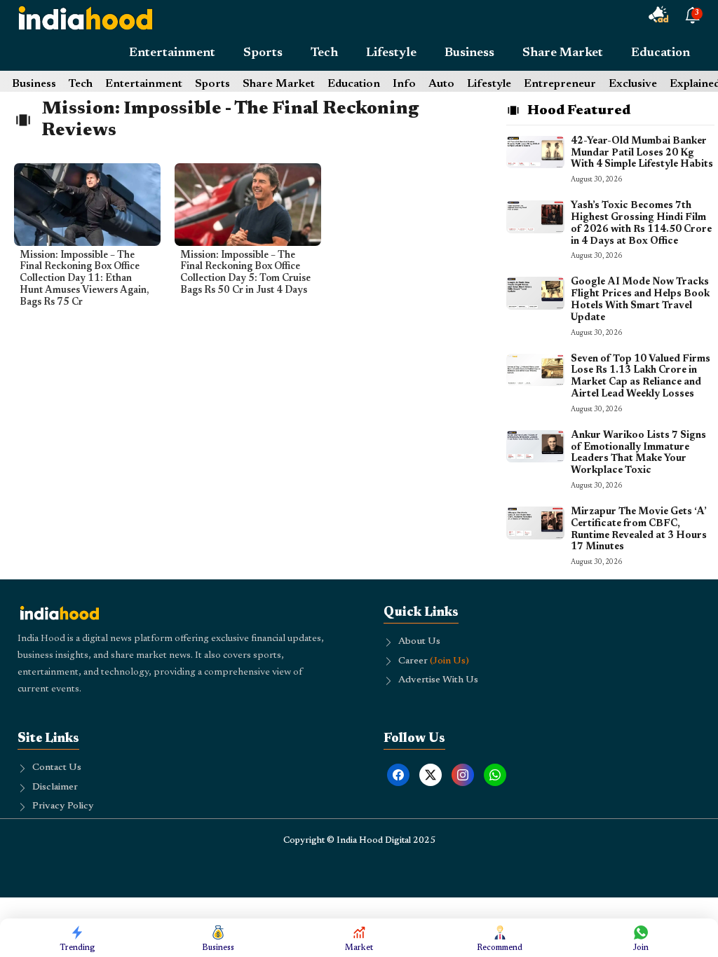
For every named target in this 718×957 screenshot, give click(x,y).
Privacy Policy (63, 806)
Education (660, 53)
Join (641, 948)
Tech (324, 53)
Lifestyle (391, 53)
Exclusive (633, 84)
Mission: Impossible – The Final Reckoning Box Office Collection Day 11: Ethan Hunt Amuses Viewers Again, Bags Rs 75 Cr (84, 279)
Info (404, 84)
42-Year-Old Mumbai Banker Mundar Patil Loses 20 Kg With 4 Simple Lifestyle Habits (642, 153)
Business (469, 53)
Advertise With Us (438, 680)
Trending (77, 948)
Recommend (499, 948)
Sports (263, 53)
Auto (441, 84)
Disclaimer (55, 787)
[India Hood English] (85, 17)
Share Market (562, 53)
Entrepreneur (560, 84)
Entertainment (172, 53)
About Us (419, 642)
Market (359, 948)
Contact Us (56, 768)
